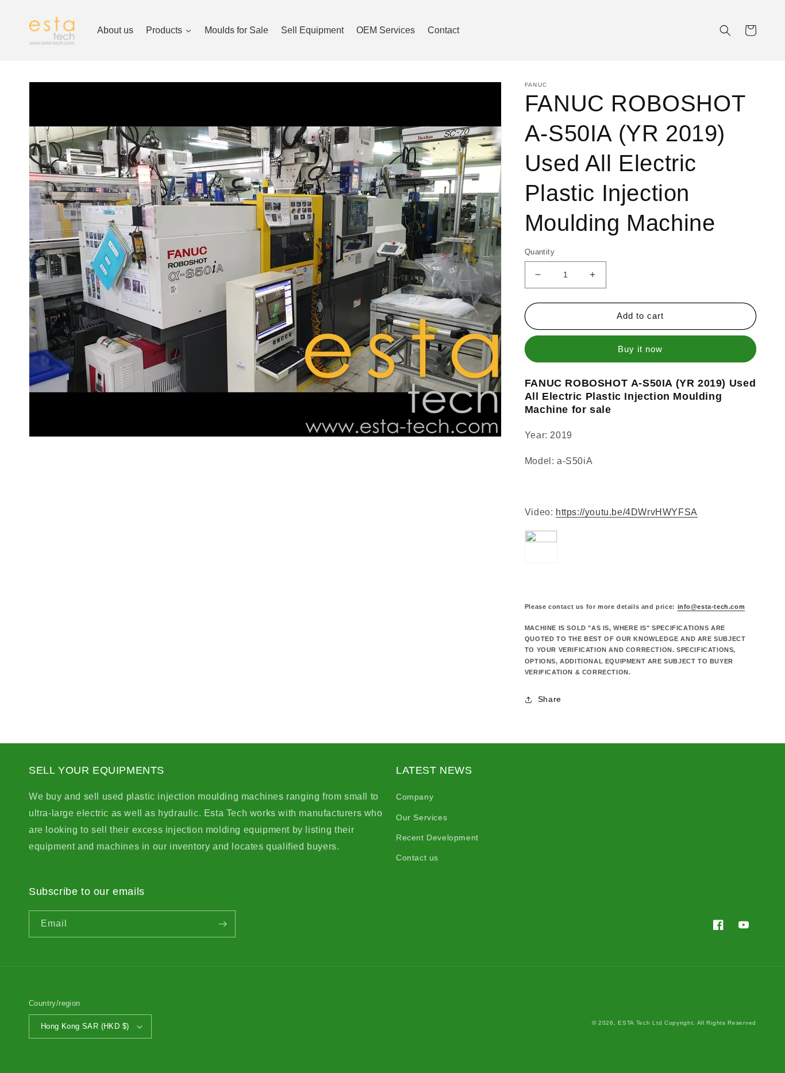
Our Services (421, 817)
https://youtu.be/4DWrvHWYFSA (627, 512)
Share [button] (549, 699)
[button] (725, 30)
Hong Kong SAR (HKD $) (85, 1026)
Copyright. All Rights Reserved (710, 1023)
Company (414, 796)
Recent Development (437, 837)
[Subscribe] (222, 923)
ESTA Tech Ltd (640, 1023)
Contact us (417, 857)
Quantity (540, 252)
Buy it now (640, 349)
